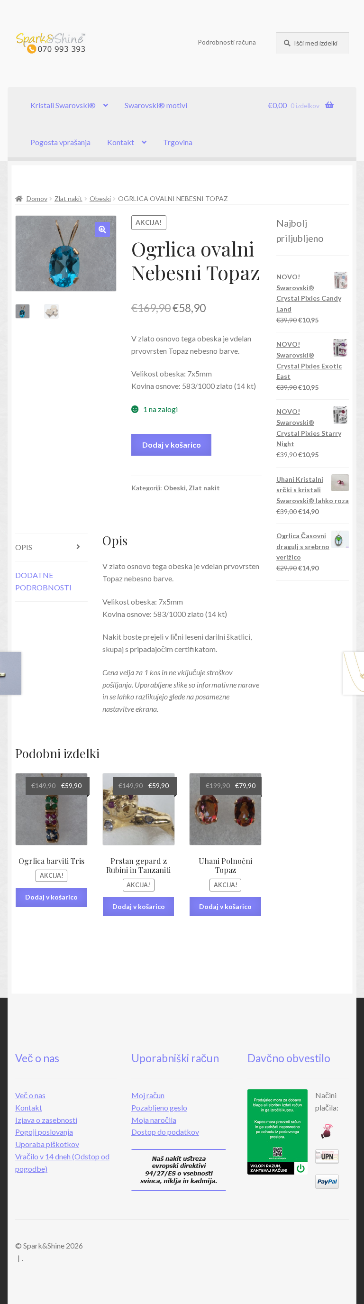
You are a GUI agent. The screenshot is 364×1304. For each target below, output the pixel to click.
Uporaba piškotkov (47, 1143)
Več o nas (30, 1095)
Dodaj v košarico (171, 444)
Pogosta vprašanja (60, 142)
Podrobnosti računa (227, 42)
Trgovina (177, 142)
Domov (37, 198)
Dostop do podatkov (165, 1131)
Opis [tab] (23, 546)
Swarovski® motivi (156, 105)
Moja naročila (153, 1119)
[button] (102, 229)
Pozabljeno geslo (159, 1107)
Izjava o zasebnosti (46, 1119)
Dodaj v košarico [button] (51, 897)
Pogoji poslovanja (44, 1131)
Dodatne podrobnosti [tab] (43, 581)
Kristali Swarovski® (63, 105)
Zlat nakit (68, 198)
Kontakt (120, 142)
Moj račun (147, 1095)
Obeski (100, 198)
